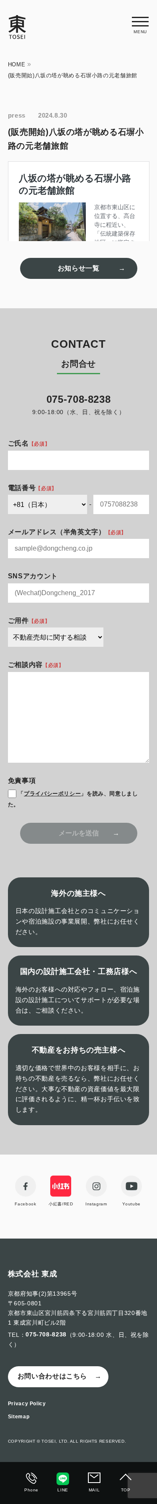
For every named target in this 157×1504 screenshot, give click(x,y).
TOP (126, 1490)
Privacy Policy (27, 1404)
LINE (62, 1490)
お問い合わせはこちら (52, 1376)
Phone (31, 1490)
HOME (17, 64)
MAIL (94, 1490)
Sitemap (18, 1417)
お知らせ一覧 (79, 268)
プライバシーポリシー (52, 793)
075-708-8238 (46, 1334)
